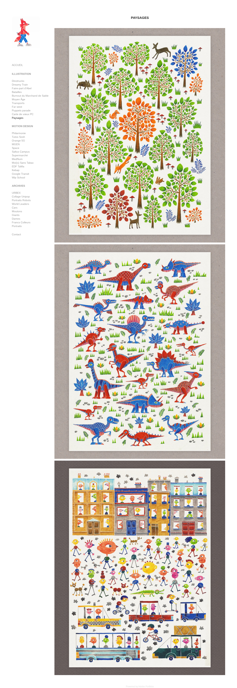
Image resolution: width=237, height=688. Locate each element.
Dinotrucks (18, 80)
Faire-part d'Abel (21, 88)
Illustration (21, 73)
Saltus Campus (21, 151)
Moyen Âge (18, 99)
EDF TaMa (18, 166)
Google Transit (20, 173)
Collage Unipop (21, 196)
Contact (16, 234)
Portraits (17, 226)
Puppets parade (21, 110)
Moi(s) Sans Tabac (23, 162)
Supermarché (20, 155)
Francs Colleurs (21, 222)
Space (15, 147)
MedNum (17, 159)
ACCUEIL (17, 65)
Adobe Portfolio (146, 686)
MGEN (16, 144)
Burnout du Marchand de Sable (30, 95)
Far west (17, 106)
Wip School (18, 177)
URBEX (16, 192)
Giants (15, 215)
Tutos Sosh (18, 136)
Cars (14, 207)
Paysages (17, 117)
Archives (18, 185)
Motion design (22, 126)
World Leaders (20, 203)
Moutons (17, 211)
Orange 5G (18, 140)
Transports (18, 103)
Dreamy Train (20, 84)
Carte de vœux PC (23, 114)
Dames (16, 218)
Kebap (15, 170)
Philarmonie (19, 133)
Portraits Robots (21, 200)
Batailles (17, 92)
